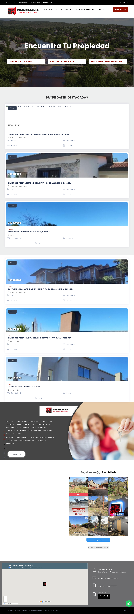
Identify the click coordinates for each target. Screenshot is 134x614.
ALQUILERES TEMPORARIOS (92, 9)
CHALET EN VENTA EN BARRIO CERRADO (24, 387)
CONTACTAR (120, 9)
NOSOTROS (54, 9)
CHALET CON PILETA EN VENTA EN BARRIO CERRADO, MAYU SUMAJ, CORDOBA (39, 338)
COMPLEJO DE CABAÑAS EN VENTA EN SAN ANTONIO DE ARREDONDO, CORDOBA (40, 289)
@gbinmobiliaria (106, 472)
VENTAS (64, 9)
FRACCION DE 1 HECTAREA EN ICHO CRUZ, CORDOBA (29, 232)
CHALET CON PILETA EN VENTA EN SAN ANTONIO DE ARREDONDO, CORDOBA (38, 134)
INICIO (45, 9)
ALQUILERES (75, 9)
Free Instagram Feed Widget (99, 547)
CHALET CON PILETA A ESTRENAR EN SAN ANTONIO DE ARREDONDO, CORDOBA (39, 183)
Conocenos (16, 454)
